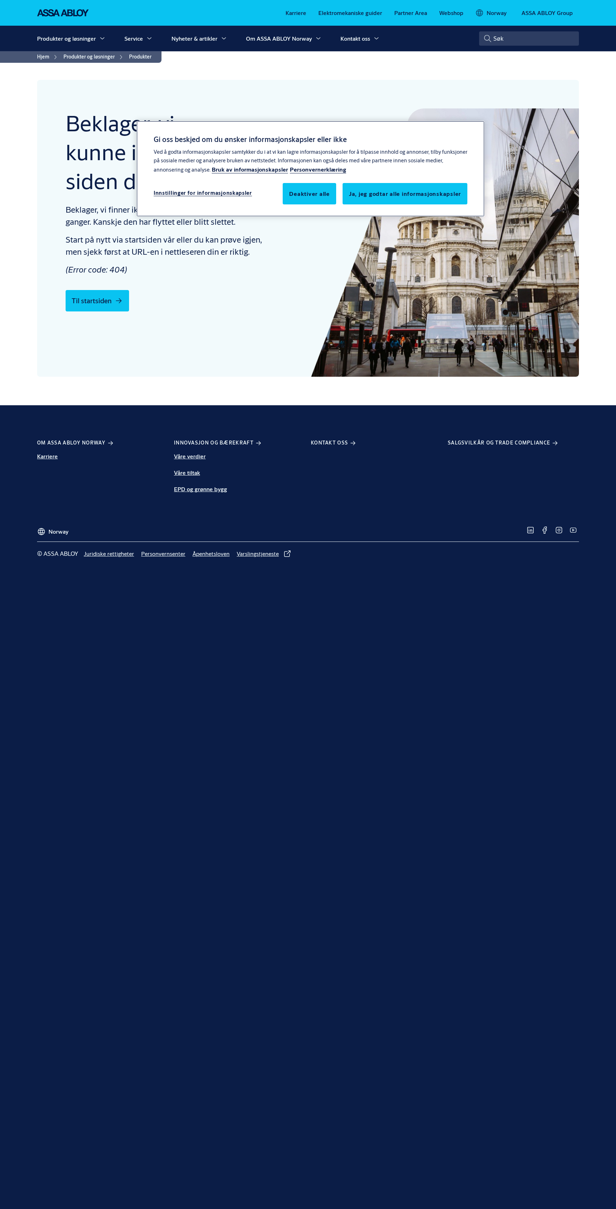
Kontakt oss (355, 38)
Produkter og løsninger (66, 38)
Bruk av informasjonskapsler (250, 169)
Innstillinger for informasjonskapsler (203, 192)
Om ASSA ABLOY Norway (279, 38)
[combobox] (529, 38)
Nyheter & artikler (194, 38)
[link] (296, 13)
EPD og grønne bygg (200, 489)
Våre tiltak (187, 472)
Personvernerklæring (318, 169)
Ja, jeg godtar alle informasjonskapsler (405, 193)
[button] (102, 38)
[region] (310, 169)
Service (133, 38)
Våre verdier (190, 456)
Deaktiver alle (309, 193)
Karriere (47, 456)
